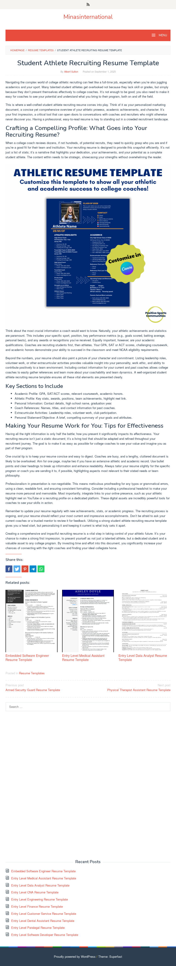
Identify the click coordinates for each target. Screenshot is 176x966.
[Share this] (9, 568)
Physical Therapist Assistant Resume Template (138, 687)
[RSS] (88, 4)
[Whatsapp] (41, 568)
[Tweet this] (17, 568)
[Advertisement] (40, 785)
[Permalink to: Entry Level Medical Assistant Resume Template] (88, 621)
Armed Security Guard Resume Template (33, 687)
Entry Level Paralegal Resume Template (38, 927)
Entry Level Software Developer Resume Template (44, 934)
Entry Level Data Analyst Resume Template (142, 657)
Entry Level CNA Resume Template (34, 892)
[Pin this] (25, 568)
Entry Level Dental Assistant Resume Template (42, 920)
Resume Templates (32, 673)
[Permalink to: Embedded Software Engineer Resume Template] (32, 621)
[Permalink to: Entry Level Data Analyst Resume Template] (144, 621)
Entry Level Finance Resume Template (37, 906)
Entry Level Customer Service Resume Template (43, 913)
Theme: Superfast (110, 956)
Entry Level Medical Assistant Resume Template (83, 657)
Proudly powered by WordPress (75, 956)
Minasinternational (88, 17)
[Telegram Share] (33, 568)
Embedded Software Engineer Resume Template (27, 657)
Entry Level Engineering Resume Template (39, 899)
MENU (162, 35)
